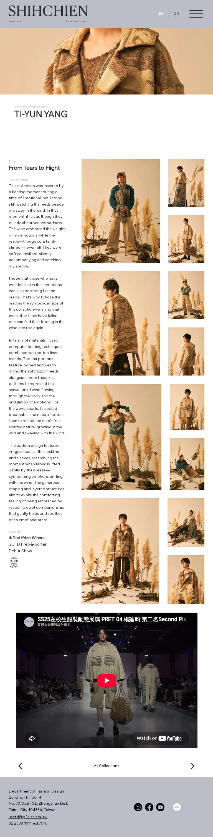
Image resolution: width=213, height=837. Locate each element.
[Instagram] (138, 807)
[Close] (177, 807)
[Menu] (196, 14)
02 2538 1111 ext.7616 (28, 823)
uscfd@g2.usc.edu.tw (28, 816)
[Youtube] (160, 807)
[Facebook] (149, 807)
